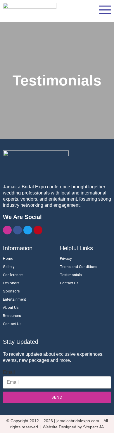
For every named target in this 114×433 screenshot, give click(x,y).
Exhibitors (11, 283)
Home (8, 258)
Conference (13, 275)
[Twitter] (27, 230)
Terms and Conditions (78, 266)
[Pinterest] (38, 230)
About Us (11, 307)
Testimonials (71, 275)
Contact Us (12, 324)
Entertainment (14, 299)
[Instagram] (7, 230)
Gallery (8, 266)
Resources (12, 315)
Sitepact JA (93, 427)
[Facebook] (17, 230)
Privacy (66, 258)
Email (9, 372)
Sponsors (11, 291)
